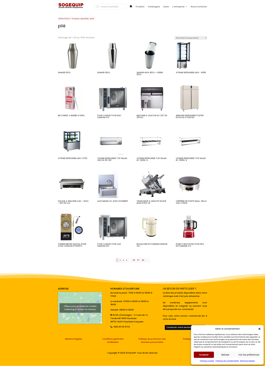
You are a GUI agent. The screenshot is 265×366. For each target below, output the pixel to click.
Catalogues (154, 7)
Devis (166, 7)
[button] (259, 328)
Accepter (204, 354)
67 (138, 260)
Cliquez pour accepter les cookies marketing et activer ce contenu (80, 308)
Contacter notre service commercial (184, 327)
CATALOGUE (64, 18)
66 (134, 260)
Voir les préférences (248, 354)
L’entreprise (178, 7)
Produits (140, 7)
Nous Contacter (199, 7)
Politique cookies (207, 361)
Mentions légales (247, 361)
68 (143, 260)
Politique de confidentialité (227, 361)
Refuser (225, 354)
